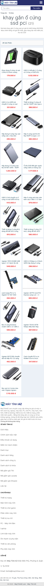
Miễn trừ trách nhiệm (9, 445)
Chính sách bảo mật (9, 435)
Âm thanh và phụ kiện (9, 539)
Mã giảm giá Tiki (7, 471)
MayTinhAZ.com (20, 584)
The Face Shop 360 (24, 578)
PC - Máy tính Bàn (8, 523)
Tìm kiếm (36, 8)
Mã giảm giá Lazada (9, 476)
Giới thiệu (4, 430)
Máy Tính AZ (31, 584)
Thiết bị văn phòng (8, 544)
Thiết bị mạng (6, 498)
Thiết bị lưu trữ (6, 518)
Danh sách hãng (7, 455)
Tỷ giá (14, 578)
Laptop (3, 528)
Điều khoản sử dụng (9, 440)
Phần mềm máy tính (8, 513)
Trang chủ (4, 13)
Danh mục (5, 450)
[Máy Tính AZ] (11, 404)
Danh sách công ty (8, 460)
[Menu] (41, 2)
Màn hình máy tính (8, 503)
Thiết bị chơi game (8, 508)
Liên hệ (3, 486)
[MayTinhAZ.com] (12, 3)
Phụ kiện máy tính (8, 549)
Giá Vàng (35, 578)
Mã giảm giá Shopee (9, 481)
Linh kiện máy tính (8, 534)
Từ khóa (11, 13)
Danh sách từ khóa (8, 465)
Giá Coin (6, 580)
